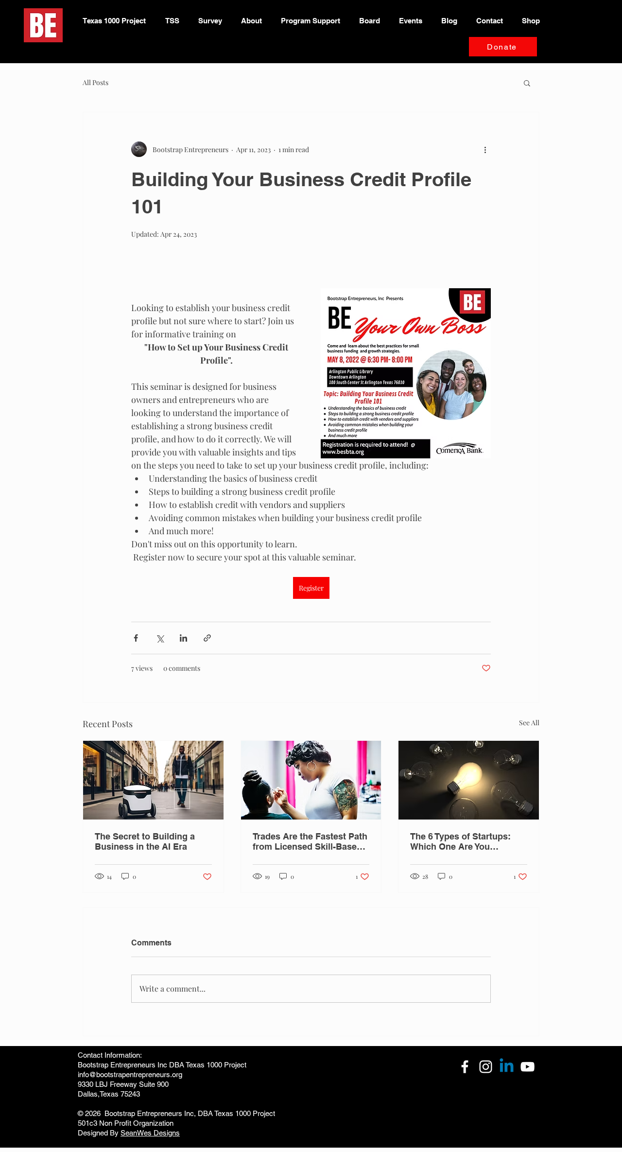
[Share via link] (207, 638)
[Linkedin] (506, 1066)
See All (529, 722)
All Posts (95, 82)
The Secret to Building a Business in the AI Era (145, 841)
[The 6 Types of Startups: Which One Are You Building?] (468, 780)
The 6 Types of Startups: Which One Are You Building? (460, 841)
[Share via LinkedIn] (183, 638)
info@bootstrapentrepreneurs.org (130, 1074)
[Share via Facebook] (135, 638)
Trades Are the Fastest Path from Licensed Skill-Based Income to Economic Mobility (310, 841)
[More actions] (485, 149)
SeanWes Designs (150, 1133)
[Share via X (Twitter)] (159, 638)
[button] (527, 83)
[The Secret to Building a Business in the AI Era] (153, 780)
